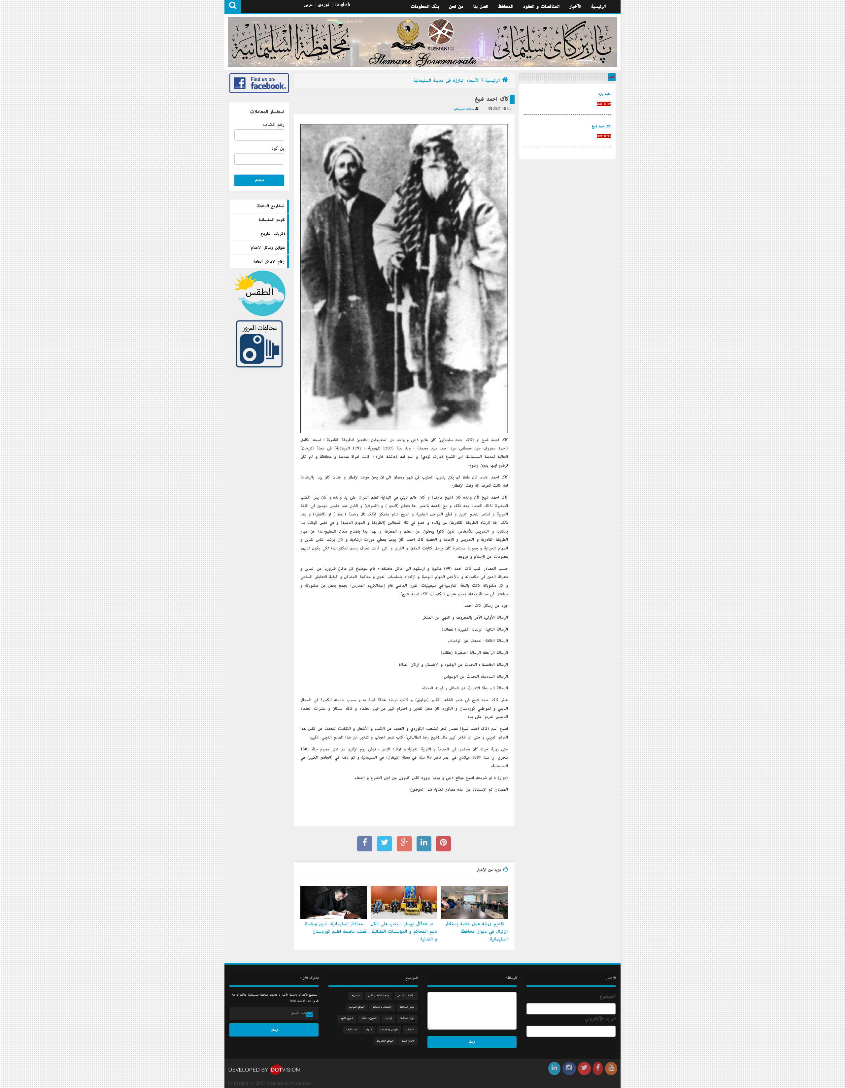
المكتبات (410, 1030)
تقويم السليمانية (272, 220)
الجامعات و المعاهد (382, 1007)
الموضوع (608, 996)
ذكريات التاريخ (273, 234)
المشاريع (356, 996)
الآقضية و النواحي (405, 996)
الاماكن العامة (408, 1041)
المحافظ (505, 6)
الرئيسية (598, 6)
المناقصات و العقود (541, 6)
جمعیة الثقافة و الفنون (378, 996)
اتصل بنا (480, 6)
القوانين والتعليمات (389, 1030)
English (342, 4)
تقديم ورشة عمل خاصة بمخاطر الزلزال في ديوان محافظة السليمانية (476, 931)
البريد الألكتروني (600, 1019)
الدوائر (369, 1030)
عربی (308, 4)
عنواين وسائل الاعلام (268, 248)
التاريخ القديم (347, 1018)
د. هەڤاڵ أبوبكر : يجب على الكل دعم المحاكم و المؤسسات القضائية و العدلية (404, 931)
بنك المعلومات (425, 6)
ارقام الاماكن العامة (269, 261)
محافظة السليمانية (464, 109)
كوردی (324, 4)
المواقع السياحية (356, 1007)
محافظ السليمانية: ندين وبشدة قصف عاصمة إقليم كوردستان (336, 927)
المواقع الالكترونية (385, 1041)
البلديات (388, 1018)
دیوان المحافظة (407, 1018)
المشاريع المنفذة (271, 206)
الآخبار (575, 6)
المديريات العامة (369, 1018)
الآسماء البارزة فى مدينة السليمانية (446, 80)
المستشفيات (352, 1030)
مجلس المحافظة (407, 1007)
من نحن (456, 6)
